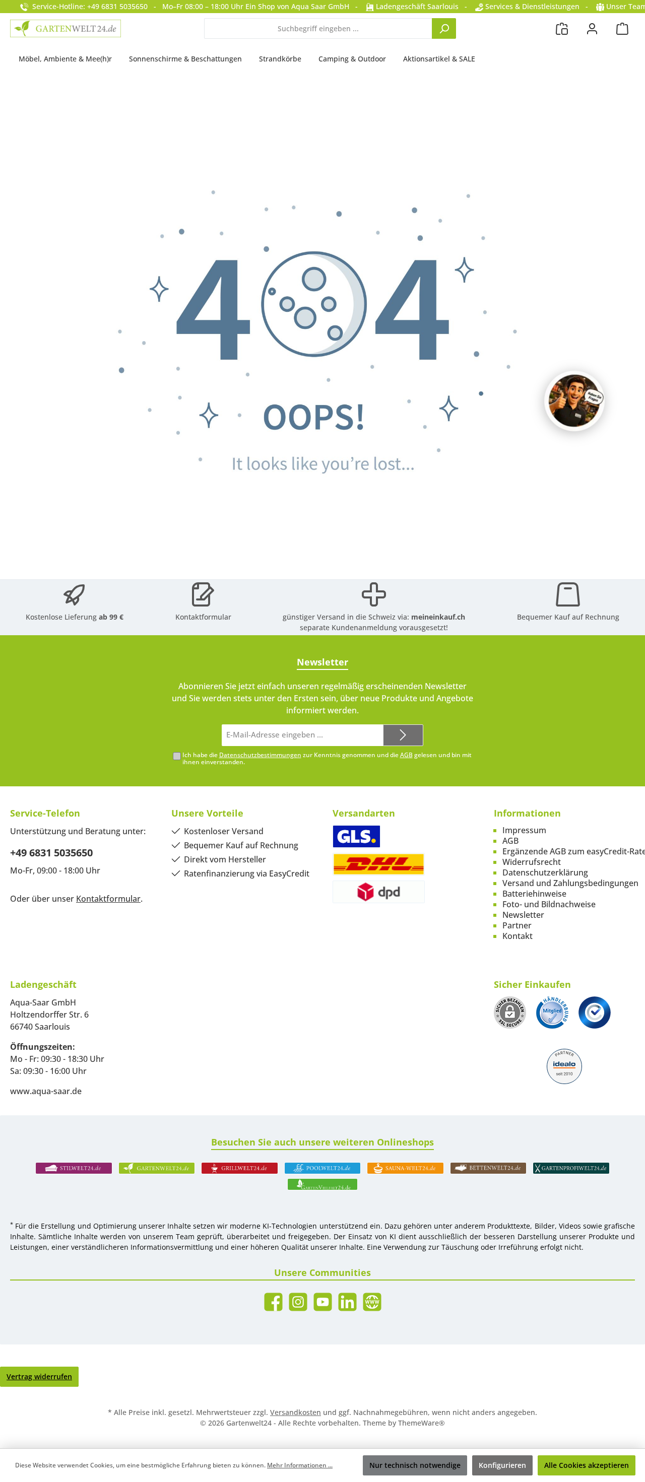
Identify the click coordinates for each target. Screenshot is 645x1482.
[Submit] (403, 735)
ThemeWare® (421, 1423)
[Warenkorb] (622, 28)
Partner (517, 925)
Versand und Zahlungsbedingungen (570, 883)
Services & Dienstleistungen (531, 6)
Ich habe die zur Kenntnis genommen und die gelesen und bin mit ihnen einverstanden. (327, 759)
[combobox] (318, 28)
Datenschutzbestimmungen (260, 755)
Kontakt (517, 935)
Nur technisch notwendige (415, 1465)
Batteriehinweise (534, 893)
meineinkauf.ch (438, 617)
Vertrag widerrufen (39, 1376)
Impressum (524, 830)
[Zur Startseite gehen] (65, 28)
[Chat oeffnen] (574, 401)
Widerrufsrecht (531, 861)
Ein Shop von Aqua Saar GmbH (297, 6)
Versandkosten (295, 1412)
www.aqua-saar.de (46, 1091)
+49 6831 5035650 (51, 852)
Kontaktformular (203, 617)
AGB (406, 755)
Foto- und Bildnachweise (549, 904)
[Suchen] (444, 28)
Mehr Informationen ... (300, 1465)
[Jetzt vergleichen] (561, 28)
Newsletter (523, 914)
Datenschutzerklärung (545, 872)
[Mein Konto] (592, 28)
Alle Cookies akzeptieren (586, 1465)
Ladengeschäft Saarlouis (416, 6)
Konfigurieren (502, 1465)
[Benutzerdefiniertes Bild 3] (594, 1012)
